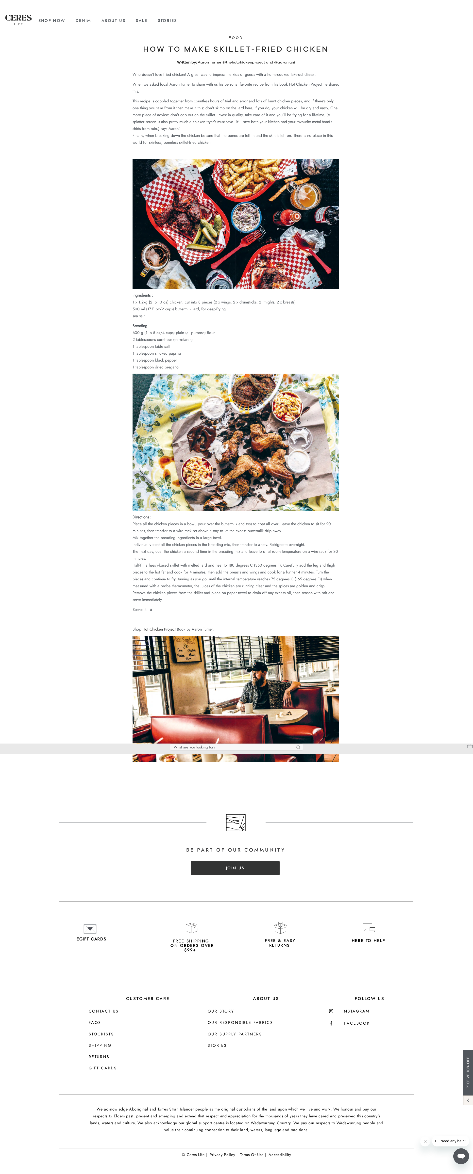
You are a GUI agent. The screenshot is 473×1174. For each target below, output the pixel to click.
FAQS (95, 1022)
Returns (99, 1057)
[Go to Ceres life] (18, 23)
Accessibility (280, 1155)
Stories (217, 1045)
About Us (266, 998)
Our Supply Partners (235, 1034)
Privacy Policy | (223, 1155)
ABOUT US (113, 20)
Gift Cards (103, 1068)
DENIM (83, 20)
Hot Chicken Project (159, 629)
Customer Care (148, 998)
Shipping (100, 1045)
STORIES (167, 20)
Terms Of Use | (253, 1155)
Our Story (221, 1011)
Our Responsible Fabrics (240, 1022)
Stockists (101, 1034)
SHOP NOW (51, 20)
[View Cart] (470, 747)
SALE (141, 20)
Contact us (104, 1011)
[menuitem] (56, 21)
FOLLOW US (370, 998)
